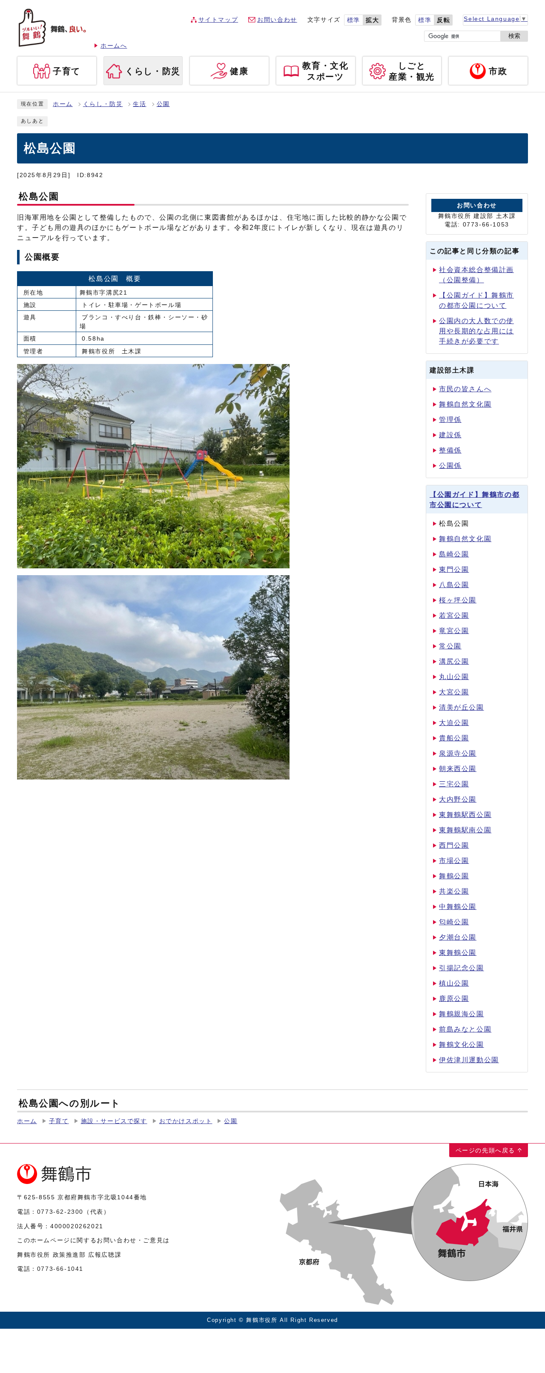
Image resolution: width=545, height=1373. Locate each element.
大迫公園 (454, 722)
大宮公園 (454, 692)
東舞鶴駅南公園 (465, 830)
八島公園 (454, 584)
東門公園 (454, 569)
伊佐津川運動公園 (469, 1059)
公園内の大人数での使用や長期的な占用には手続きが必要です (476, 331)
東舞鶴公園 (457, 952)
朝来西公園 (457, 768)
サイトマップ (218, 20)
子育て (59, 1121)
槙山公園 (454, 983)
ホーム (63, 104)
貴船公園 (454, 738)
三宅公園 (454, 784)
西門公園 (454, 845)
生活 (139, 104)
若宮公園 (454, 615)
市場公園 (454, 860)
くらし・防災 (103, 104)
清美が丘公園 (461, 707)
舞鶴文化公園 (461, 1044)
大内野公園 (457, 799)
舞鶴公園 (454, 876)
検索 (514, 36)
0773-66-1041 (60, 1268)
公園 (163, 104)
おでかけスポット (185, 1121)
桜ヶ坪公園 (457, 600)
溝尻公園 (454, 661)
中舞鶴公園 (457, 906)
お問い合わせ (277, 20)
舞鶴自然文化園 (465, 404)
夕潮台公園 (457, 937)
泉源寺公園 (457, 753)
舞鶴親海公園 (461, 1014)
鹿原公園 (454, 998)
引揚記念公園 (461, 968)
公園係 (450, 465)
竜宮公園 (454, 630)
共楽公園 (454, 891)
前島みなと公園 (465, 1029)
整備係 (450, 450)
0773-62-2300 (60, 1211)
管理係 (450, 419)
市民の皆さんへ (465, 389)
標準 (353, 20)
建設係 (450, 435)
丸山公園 (454, 676)
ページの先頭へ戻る (485, 1150)
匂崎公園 (454, 922)
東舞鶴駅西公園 (465, 814)
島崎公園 (454, 554)
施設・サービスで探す (114, 1121)
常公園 (450, 646)
